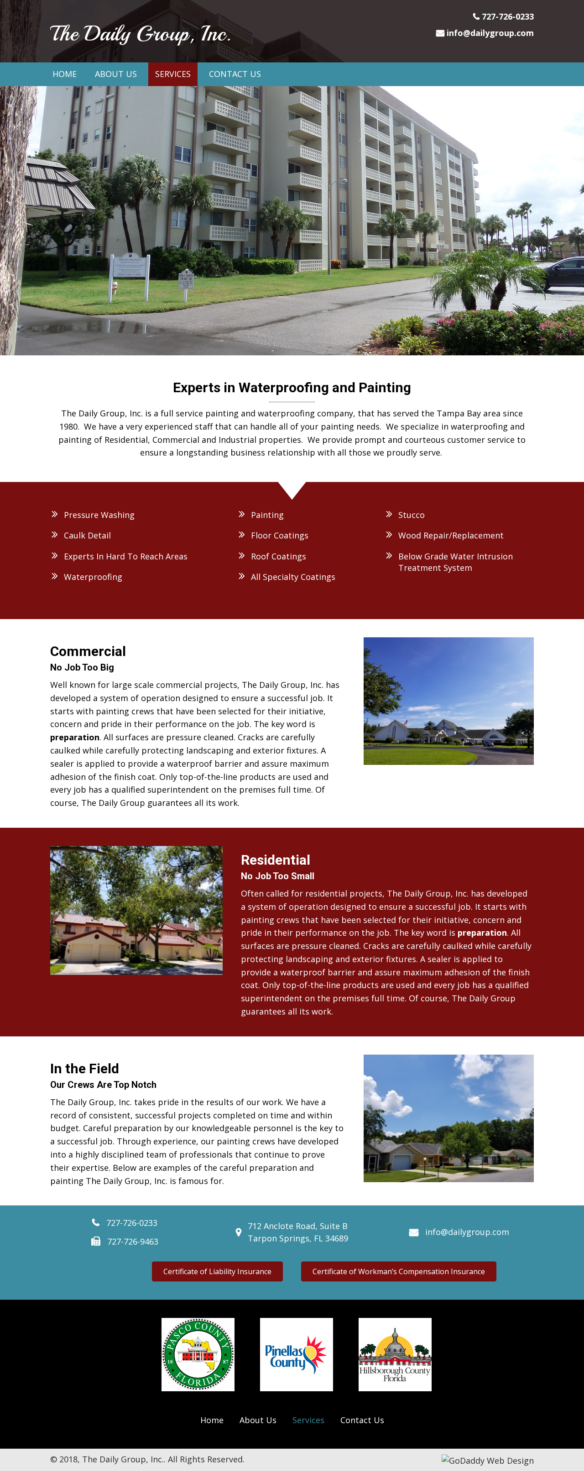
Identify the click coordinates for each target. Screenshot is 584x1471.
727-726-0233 (508, 16)
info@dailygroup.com (490, 32)
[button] (217, 1271)
